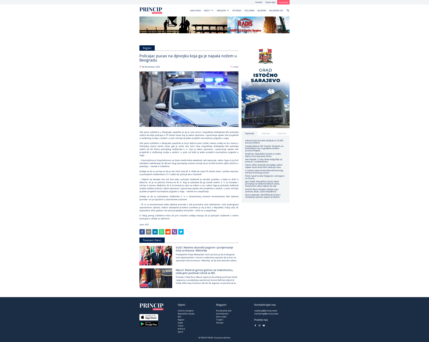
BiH (179, 316)
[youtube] (264, 325)
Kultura (181, 328)
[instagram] (260, 325)
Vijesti (207, 10)
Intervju (237, 10)
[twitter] (181, 231)
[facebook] (142, 231)
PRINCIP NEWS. (207, 337)
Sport (180, 331)
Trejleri (219, 319)
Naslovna (195, 10)
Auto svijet (221, 316)
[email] (148, 231)
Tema (180, 325)
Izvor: (142, 224)
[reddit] (168, 231)
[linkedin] (155, 231)
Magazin (221, 10)
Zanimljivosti (222, 313)
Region (144, 263)
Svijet (180, 322)
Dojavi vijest (270, 2)
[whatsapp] (161, 231)
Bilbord (262, 10)
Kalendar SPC (276, 10)
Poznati (219, 322)
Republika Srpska (186, 313)
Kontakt (258, 2)
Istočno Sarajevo (186, 310)
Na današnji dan (223, 310)
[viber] (174, 231)
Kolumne (249, 10)
